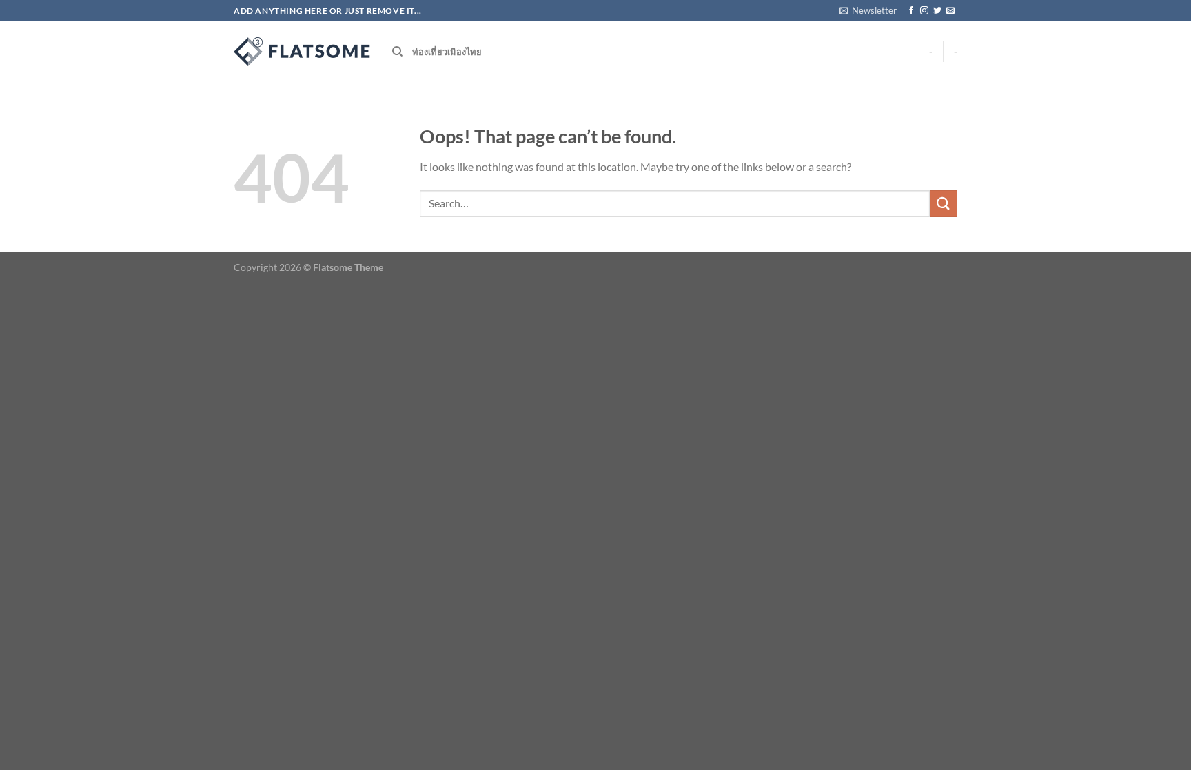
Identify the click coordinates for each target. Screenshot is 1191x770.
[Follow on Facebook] (911, 11)
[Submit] (943, 203)
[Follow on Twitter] (937, 11)
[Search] (397, 52)
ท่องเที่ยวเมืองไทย (447, 51)
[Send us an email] (950, 11)
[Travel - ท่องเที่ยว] (302, 51)
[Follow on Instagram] (924, 11)
